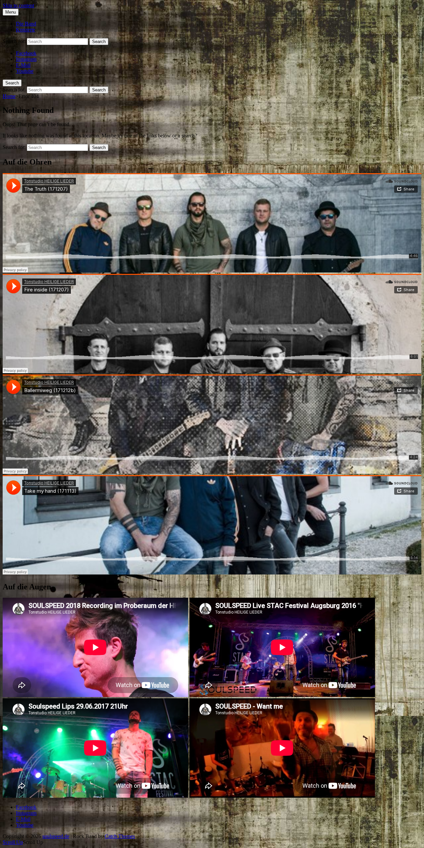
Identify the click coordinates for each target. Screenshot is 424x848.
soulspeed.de (55, 836)
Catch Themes (120, 836)
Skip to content (18, 5)
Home (9, 96)
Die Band (26, 23)
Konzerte (25, 29)
